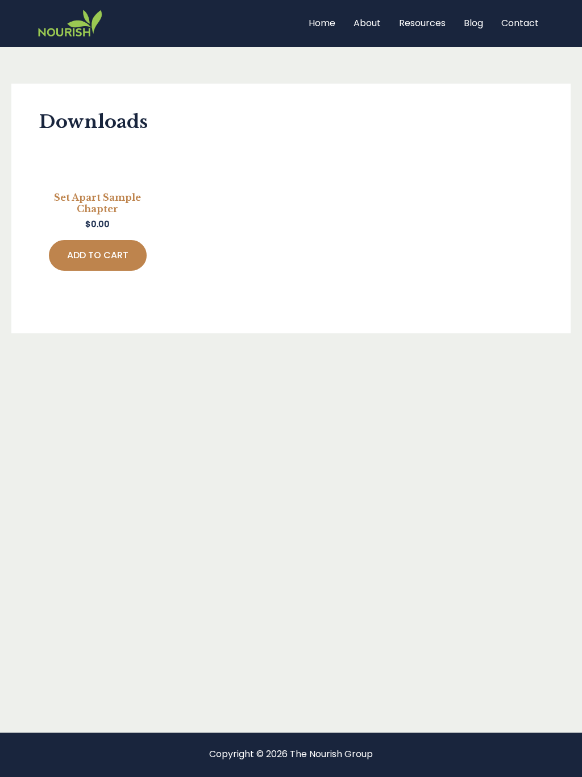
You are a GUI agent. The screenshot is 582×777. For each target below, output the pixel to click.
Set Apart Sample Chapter (97, 203)
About (367, 23)
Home (322, 23)
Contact (520, 23)
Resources (422, 23)
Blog (473, 23)
